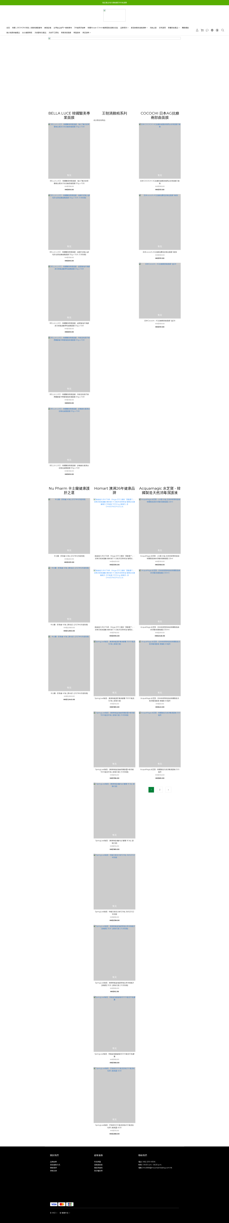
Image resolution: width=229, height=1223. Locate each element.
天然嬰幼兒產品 (40, 33)
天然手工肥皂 (54, 33)
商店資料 (86, 33)
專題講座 (76, 33)
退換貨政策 (98, 1165)
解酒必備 (47, 28)
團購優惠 (185, 28)
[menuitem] (151, 790)
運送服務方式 (55, 1165)
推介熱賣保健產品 (13, 33)
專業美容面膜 (66, 33)
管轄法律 (53, 1171)
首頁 (8, 28)
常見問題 (97, 1162)
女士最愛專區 (27, 33)
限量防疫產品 (173, 28)
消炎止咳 (153, 28)
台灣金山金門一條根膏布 (63, 28)
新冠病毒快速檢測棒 (138, 28)
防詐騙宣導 (98, 1171)
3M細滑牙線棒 (79, 28)
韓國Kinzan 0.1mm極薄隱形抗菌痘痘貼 (103, 28)
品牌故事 (53, 1162)
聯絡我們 (53, 1168)
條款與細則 (98, 1168)
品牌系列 (123, 28)
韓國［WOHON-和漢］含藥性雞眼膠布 (27, 28)
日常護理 (162, 28)
